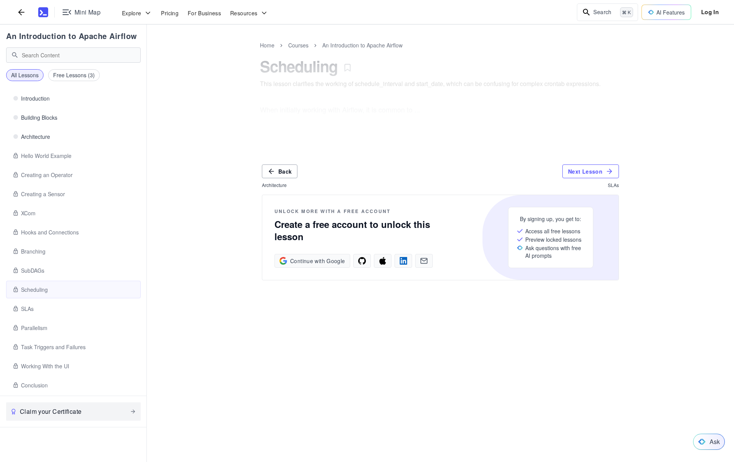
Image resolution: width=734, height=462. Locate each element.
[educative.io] (43, 12)
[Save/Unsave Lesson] (347, 68)
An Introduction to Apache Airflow (71, 35)
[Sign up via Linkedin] (403, 261)
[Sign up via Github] (362, 261)
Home (267, 45)
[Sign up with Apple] (382, 261)
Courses (298, 45)
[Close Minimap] (146, 53)
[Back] (21, 12)
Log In (710, 12)
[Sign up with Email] (424, 261)
